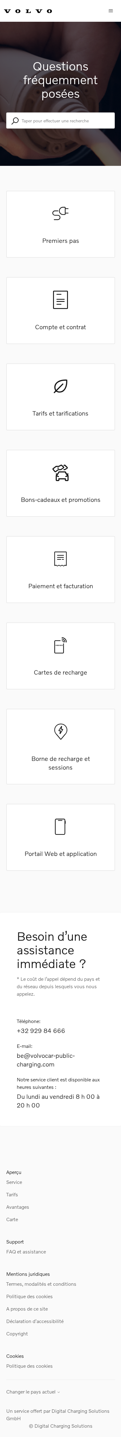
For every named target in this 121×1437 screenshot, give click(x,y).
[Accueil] (35, 11)
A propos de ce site (27, 1309)
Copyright (17, 1333)
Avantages (17, 1207)
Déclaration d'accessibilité (35, 1321)
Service (14, 1182)
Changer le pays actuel (31, 1391)
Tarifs (12, 1194)
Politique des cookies (29, 1296)
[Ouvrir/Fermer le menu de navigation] (110, 11)
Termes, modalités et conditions (41, 1284)
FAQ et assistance (26, 1251)
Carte (12, 1219)
